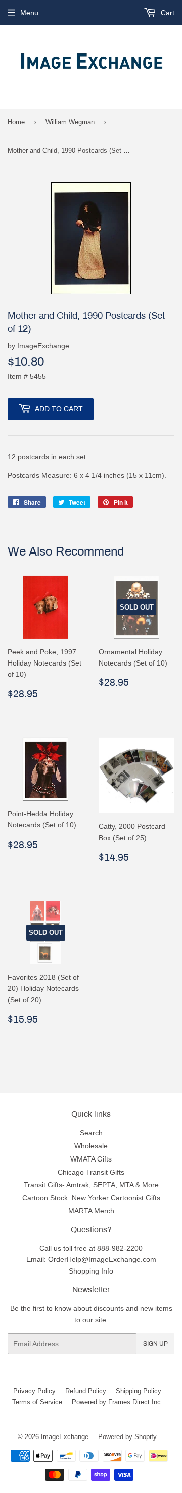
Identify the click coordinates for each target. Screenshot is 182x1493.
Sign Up (155, 1343)
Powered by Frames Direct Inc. (117, 1402)
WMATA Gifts (91, 1159)
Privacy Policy (34, 1391)
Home (16, 122)
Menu (29, 13)
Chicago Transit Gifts (91, 1172)
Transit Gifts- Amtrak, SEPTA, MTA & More (91, 1185)
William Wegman (70, 122)
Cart (166, 13)
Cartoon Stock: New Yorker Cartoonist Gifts (91, 1198)
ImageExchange (64, 1436)
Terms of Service (37, 1402)
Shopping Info (91, 1271)
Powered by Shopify (127, 1436)
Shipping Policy (138, 1391)
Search (91, 1133)
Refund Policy (85, 1391)
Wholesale (91, 1146)
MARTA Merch (91, 1211)
